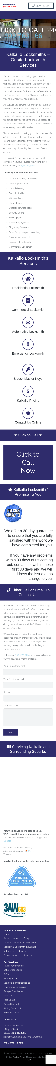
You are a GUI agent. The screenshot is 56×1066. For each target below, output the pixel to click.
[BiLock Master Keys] (28, 369)
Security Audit (10, 978)
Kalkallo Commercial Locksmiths (19, 942)
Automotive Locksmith (14, 951)
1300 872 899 (21, 655)
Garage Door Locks (13, 991)
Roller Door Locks (12, 970)
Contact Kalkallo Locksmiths (17, 955)
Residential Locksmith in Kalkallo (19, 947)
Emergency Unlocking (14, 987)
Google (7, 841)
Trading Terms (18, 1057)
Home (6, 934)
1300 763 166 (21, 36)
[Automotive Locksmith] (28, 322)
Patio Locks (9, 1000)
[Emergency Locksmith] (28, 344)
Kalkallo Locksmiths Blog (16, 938)
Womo (30, 851)
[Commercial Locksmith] (28, 300)
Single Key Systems (13, 1004)
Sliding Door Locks (13, 1008)
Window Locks (11, 1012)
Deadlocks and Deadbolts (16, 982)
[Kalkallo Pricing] (28, 391)
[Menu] (52, 15)
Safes (6, 974)
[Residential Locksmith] (28, 278)
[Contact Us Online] (28, 413)
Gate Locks (9, 995)
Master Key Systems (13, 965)
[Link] (9, 5)
